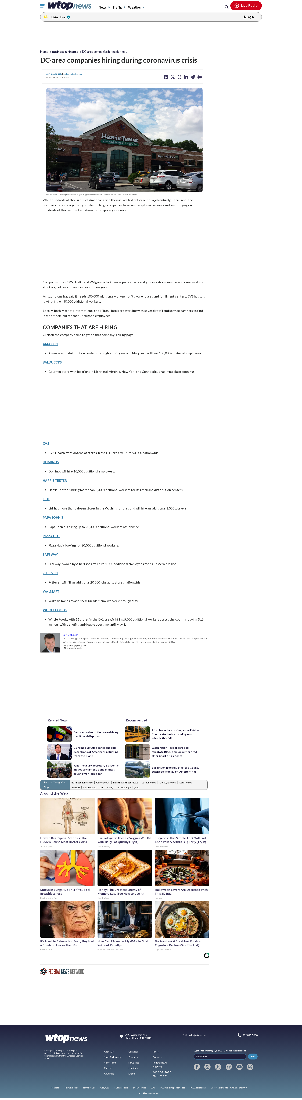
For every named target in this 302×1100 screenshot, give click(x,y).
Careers (108, 1068)
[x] (218, 1067)
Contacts (133, 1057)
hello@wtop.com (197, 1035)
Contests (133, 1051)
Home (44, 51)
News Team (110, 1062)
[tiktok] (229, 1067)
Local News (185, 782)
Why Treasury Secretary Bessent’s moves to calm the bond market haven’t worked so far (96, 769)
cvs (101, 787)
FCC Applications (198, 1087)
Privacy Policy (71, 1087)
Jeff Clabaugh (54, 73)
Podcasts (157, 1057)
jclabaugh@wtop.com (72, 74)
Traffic (117, 7)
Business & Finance (82, 782)
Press (156, 1051)
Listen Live (58, 17)
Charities (133, 1068)
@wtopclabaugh (74, 648)
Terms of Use (89, 1087)
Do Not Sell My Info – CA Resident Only (229, 1087)
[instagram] (207, 1067)
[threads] (250, 1067)
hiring (110, 787)
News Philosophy (112, 1057)
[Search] (227, 7)
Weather (134, 7)
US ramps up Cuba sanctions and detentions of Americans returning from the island (95, 751)
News (103, 7)
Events (131, 1073)
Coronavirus (103, 782)
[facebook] (197, 1067)
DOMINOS (51, 462)
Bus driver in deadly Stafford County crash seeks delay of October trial (175, 769)
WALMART (51, 591)
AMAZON (50, 344)
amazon (75, 787)
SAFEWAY (50, 554)
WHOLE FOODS (55, 610)
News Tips (133, 1062)
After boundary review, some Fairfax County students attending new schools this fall (176, 734)
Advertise (109, 1073)
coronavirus (89, 787)
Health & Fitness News (125, 782)
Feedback (55, 1087)
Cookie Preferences (148, 1093)
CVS (46, 443)
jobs (137, 787)
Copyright (104, 1087)
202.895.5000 (250, 1035)
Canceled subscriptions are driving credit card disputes (95, 734)
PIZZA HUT (51, 536)
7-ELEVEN (50, 573)
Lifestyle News (168, 782)
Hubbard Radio (121, 1087)
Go (253, 1056)
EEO (153, 1087)
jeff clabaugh (124, 787)
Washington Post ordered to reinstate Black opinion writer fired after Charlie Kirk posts (174, 751)
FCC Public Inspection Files (172, 1087)
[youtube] (239, 1067)
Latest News (149, 782)
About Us (109, 1051)
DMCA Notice (139, 1087)
